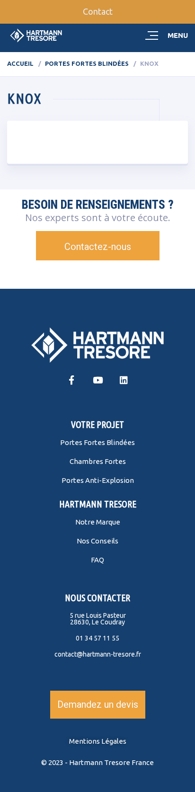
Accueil (20, 63)
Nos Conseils (97, 541)
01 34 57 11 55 (97, 638)
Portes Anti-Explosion (98, 480)
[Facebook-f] (71, 379)
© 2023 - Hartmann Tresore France (97, 762)
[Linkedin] (123, 379)
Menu (178, 35)
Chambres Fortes (98, 461)
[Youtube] (97, 379)
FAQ (97, 560)
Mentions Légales (97, 741)
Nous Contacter (97, 597)
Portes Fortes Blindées (87, 63)
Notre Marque (97, 522)
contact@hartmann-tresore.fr (97, 654)
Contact (98, 11)
